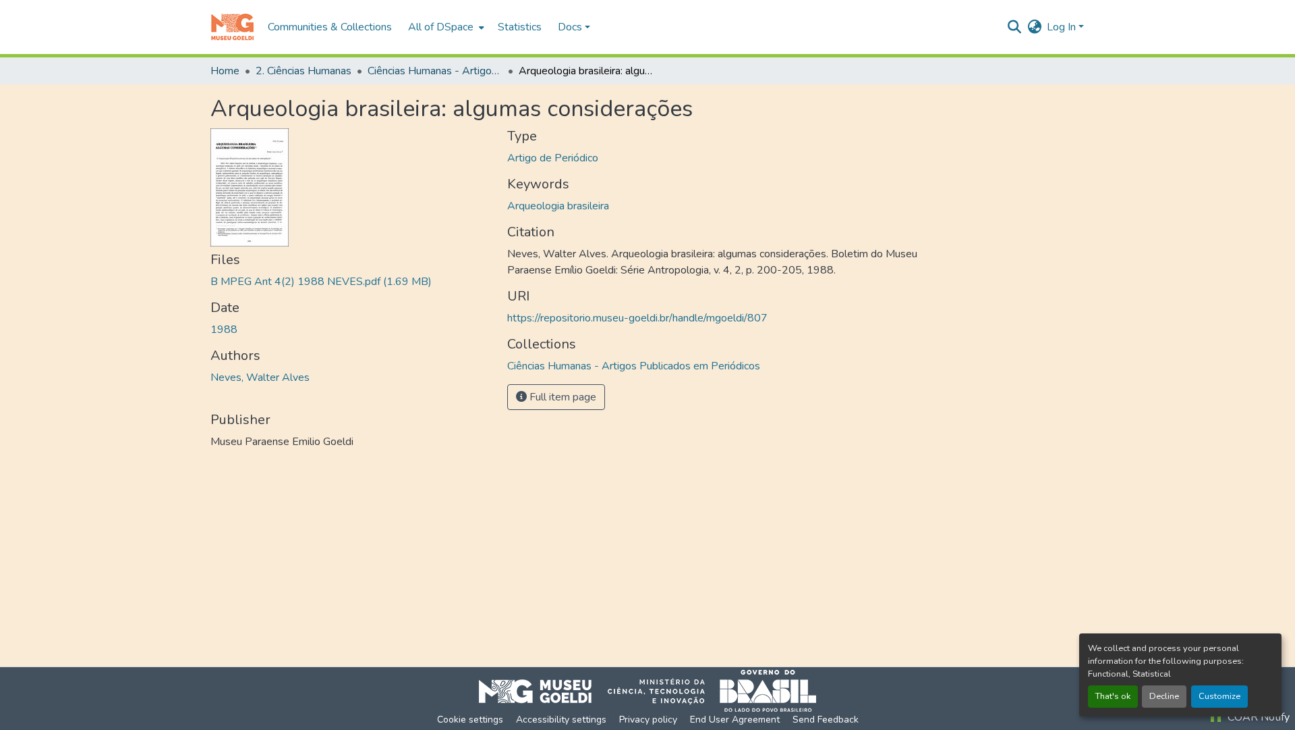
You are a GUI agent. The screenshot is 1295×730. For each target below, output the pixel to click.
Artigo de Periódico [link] (552, 158)
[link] (350, 281)
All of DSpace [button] (440, 27)
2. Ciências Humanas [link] (303, 70)
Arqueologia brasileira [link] (558, 206)
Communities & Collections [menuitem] (330, 27)
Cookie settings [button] (470, 719)
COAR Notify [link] (1257, 717)
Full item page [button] (561, 397)
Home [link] (224, 70)
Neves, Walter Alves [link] (260, 377)
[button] (232, 27)
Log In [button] (1062, 27)
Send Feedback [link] (826, 719)
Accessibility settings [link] (561, 719)
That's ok (1112, 696)
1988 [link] (223, 329)
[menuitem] (444, 27)
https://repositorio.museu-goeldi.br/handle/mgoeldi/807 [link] (637, 318)
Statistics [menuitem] (520, 27)
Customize (1219, 696)
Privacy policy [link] (648, 719)
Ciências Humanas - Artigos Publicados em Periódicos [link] (435, 70)
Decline (1164, 696)
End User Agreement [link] (735, 719)
